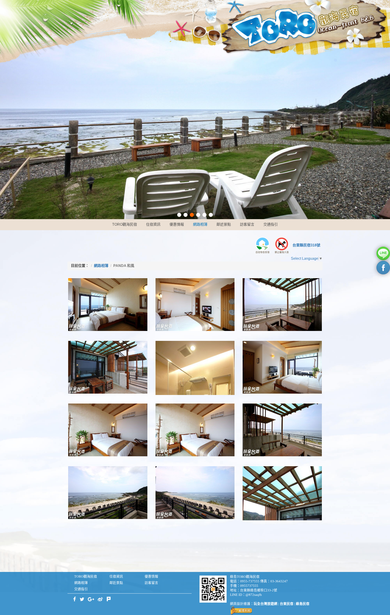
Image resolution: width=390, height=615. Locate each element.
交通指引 (270, 224)
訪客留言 (247, 224)
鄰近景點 (223, 224)
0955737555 (249, 585)
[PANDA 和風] (107, 304)
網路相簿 (200, 224)
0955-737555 (249, 581)
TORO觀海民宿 (124, 224)
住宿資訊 (153, 224)
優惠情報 (176, 224)
